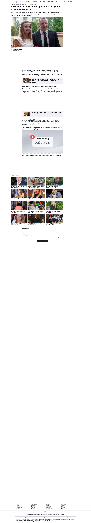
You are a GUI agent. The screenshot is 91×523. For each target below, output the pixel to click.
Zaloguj (71, 1)
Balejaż (47, 503)
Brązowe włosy (47, 505)
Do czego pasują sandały (34, 504)
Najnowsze (28, 1)
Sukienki (62, 508)
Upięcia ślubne (63, 505)
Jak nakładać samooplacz (19, 507)
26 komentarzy (55, 49)
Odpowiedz (27, 237)
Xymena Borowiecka (18, 49)
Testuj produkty (34, 1)
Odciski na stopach (18, 508)
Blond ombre (17, 503)
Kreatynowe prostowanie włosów (20, 502)
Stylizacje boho (33, 508)
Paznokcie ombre (18, 506)
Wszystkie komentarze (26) (42, 240)
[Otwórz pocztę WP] (65, 1)
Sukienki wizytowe (33, 507)
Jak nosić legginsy (33, 505)
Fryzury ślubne (32, 502)
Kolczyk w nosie (48, 507)
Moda (52, 1)
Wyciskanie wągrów (48, 506)
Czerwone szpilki (48, 504)
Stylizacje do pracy (33, 506)
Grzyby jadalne (63, 507)
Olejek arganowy (18, 504)
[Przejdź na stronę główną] (17, 2)
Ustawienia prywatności (59, 514)
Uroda (56, 1)
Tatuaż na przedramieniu (49, 508)
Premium (48, 1)
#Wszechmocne (42, 1)
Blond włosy (17, 505)
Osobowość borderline (63, 503)
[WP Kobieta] (22, 1)
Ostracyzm (62, 506)
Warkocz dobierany (63, 504)
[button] (68, 1)
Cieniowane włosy (48, 502)
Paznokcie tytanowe (63, 502)
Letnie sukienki (32, 503)
